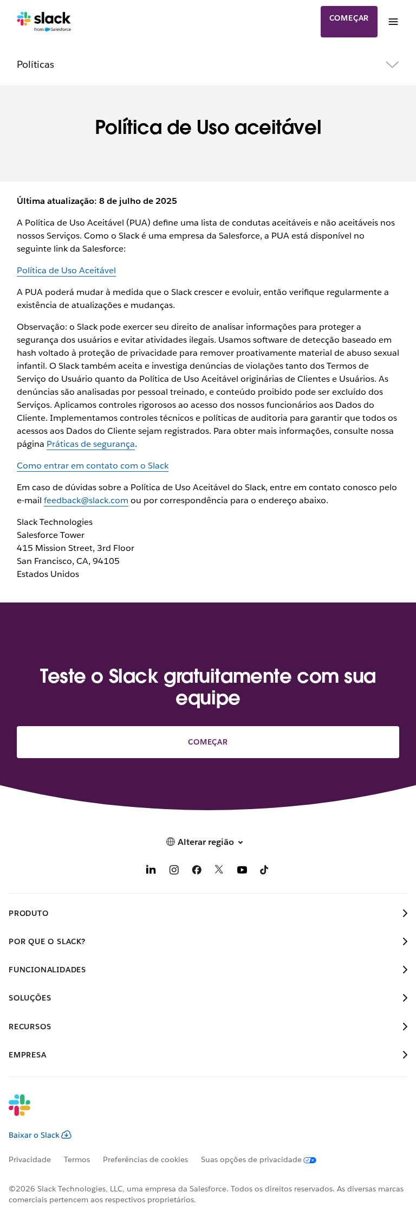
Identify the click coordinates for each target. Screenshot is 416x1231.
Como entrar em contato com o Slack (92, 465)
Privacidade (30, 1159)
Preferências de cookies (145, 1159)
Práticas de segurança (91, 444)
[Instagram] (174, 871)
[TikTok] (265, 871)
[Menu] (392, 21)
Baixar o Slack (34, 1135)
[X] (219, 871)
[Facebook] (197, 871)
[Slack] (44, 21)
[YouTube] (242, 871)
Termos (77, 1159)
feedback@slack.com (86, 500)
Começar (349, 18)
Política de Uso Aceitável (66, 270)
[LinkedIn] (151, 871)
